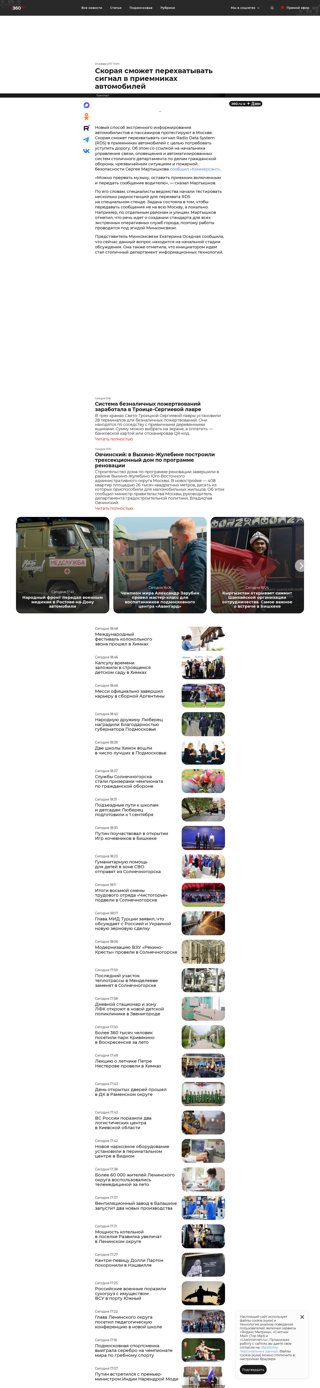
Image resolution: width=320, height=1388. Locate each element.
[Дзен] (245, 103)
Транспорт (102, 95)
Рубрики (167, 8)
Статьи (116, 8)
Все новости (91, 8)
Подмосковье (141, 8)
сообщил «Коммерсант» (195, 169)
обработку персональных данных (259, 1349)
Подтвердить (253, 1370)
